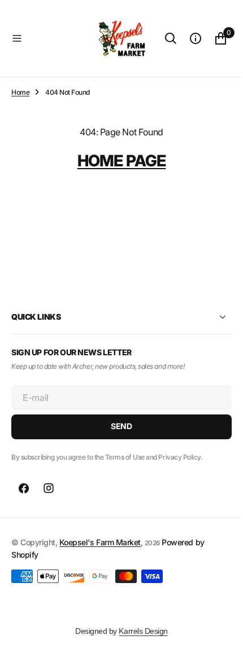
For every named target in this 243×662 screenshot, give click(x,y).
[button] (45, 38)
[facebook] (23, 488)
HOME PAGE (117, 160)
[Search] (162, 38)
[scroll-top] (215, 642)
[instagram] (48, 488)
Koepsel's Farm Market (100, 542)
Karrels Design (139, 630)
